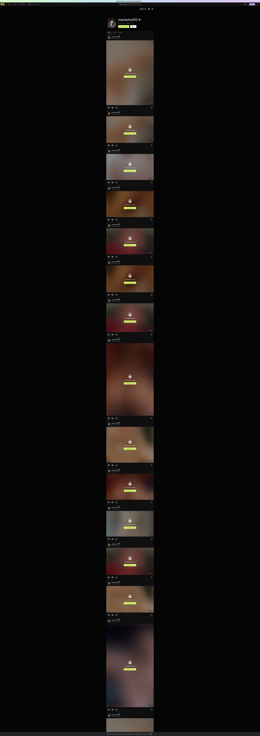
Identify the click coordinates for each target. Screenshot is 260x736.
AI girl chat (138, 1)
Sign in (245, 4)
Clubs (9, 4)
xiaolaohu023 (114, 36)
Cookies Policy (128, 734)
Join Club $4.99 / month (130, 76)
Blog (38, 4)
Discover (15, 4)
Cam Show (22, 4)
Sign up (252, 4)
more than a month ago (115, 38)
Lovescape (126, 1)
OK (150, 734)
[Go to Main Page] (3, 4)
